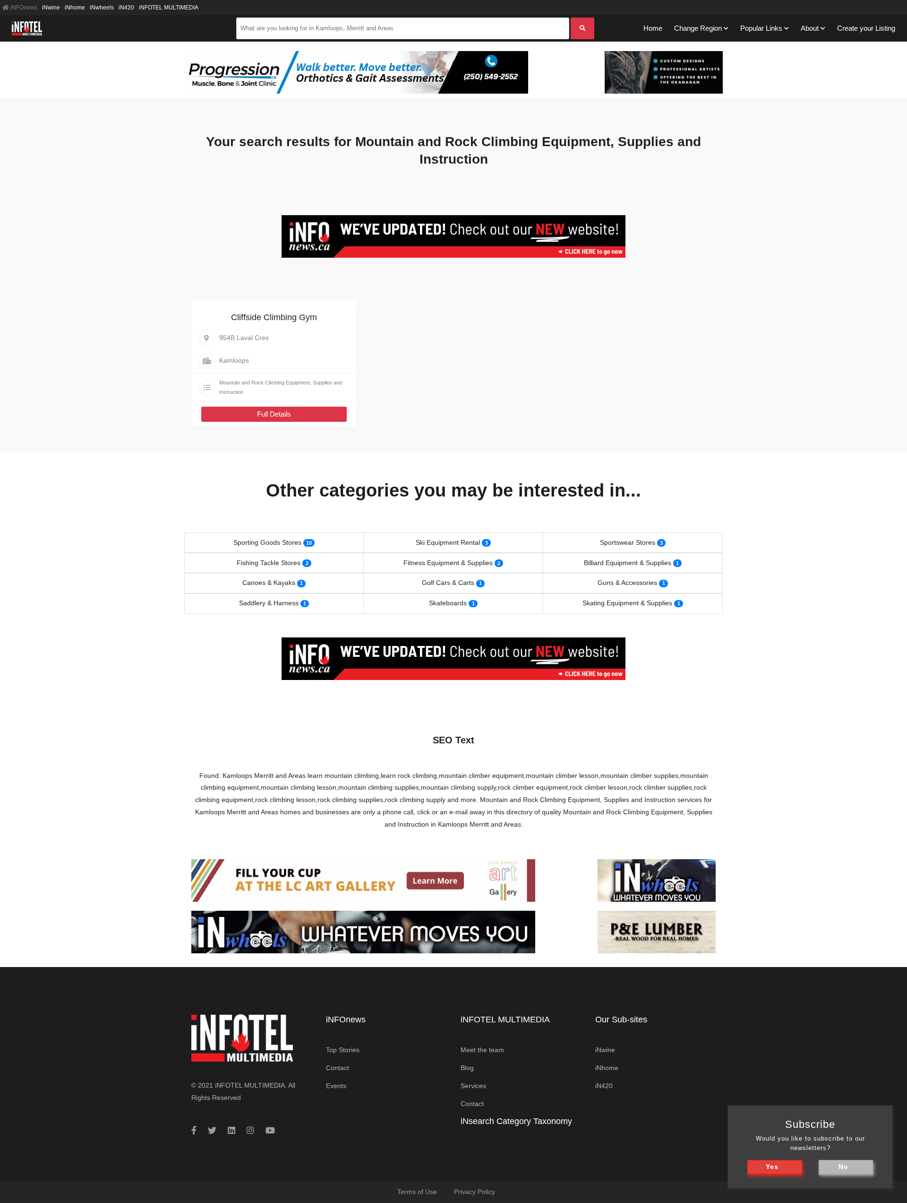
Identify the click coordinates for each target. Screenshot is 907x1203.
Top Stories (342, 1050)
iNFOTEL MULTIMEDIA (168, 7)
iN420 (126, 7)
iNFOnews (23, 7)
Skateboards (448, 603)
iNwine (51, 7)
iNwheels (102, 7)
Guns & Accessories (627, 582)
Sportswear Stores (627, 542)
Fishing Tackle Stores (268, 563)
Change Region (698, 28)
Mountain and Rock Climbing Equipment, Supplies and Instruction (280, 387)
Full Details (274, 414)
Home (652, 28)
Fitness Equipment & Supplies (448, 563)
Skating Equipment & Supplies (627, 603)
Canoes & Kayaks (268, 582)
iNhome (75, 7)
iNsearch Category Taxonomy (516, 1121)
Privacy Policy (474, 1191)
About (810, 28)
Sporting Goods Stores (267, 542)
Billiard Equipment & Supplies (627, 563)
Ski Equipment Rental (448, 542)
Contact (337, 1068)
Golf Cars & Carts (448, 582)
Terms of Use (417, 1191)
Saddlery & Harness (269, 603)
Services (473, 1086)
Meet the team (482, 1050)
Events (336, 1086)
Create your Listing (866, 28)
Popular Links (761, 28)
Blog (467, 1068)
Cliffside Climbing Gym (274, 317)
